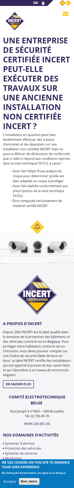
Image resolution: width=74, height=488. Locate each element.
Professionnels (36, 3)
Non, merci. (29, 481)
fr (62, 2)
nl (68, 2)
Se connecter (43, 3)
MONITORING (13, 458)
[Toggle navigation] (65, 13)
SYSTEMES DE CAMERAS (21, 453)
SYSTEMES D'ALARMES (20, 443)
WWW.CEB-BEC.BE (37, 424)
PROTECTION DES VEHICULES (23, 448)
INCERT (14, 18)
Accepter (10, 481)
